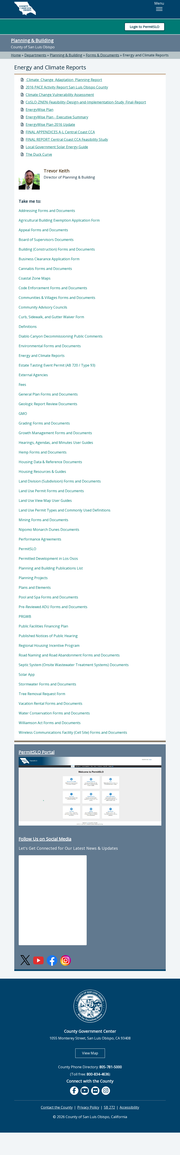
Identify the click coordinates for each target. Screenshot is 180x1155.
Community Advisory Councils (43, 307)
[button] (159, 9)
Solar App (27, 674)
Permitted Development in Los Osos (48, 558)
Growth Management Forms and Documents (55, 432)
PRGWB (25, 616)
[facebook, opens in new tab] (74, 1090)
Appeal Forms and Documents (43, 230)
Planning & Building (32, 40)
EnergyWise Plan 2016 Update (50, 124)
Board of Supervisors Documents (46, 239)
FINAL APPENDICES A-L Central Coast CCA (60, 132)
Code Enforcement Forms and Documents (53, 288)
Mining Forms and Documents (43, 519)
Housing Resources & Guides (42, 471)
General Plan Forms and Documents (48, 394)
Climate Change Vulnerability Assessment (60, 94)
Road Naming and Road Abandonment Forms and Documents (69, 655)
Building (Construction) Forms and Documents (57, 249)
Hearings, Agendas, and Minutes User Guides (56, 442)
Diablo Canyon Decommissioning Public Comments (61, 336)
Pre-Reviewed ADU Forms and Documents (53, 606)
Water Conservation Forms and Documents (54, 713)
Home (16, 55)
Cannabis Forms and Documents (45, 268)
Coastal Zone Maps (34, 278)
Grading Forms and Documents (44, 423)
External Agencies (33, 374)
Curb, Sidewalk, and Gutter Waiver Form (51, 317)
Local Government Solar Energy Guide (57, 147)
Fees (22, 384)
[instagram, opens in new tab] (105, 1090)
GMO (23, 413)
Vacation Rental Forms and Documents (50, 703)
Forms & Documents (102, 55)
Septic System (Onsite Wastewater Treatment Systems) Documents (74, 664)
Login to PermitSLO (144, 26)
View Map (93, 1053)
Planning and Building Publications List (51, 568)
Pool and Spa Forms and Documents (48, 597)
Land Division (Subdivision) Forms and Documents (60, 481)
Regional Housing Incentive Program (49, 645)
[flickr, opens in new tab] (95, 1090)
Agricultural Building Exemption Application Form (59, 220)
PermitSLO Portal (36, 752)
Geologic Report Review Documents (48, 403)
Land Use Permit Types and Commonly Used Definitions (64, 510)
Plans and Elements (35, 587)
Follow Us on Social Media (45, 839)
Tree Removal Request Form (42, 693)
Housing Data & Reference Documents (50, 461)
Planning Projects (33, 577)
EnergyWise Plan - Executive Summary (57, 117)
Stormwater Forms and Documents (47, 684)
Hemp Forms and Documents (43, 452)
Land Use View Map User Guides (45, 500)
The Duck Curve (39, 154)
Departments (35, 55)
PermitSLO (27, 548)
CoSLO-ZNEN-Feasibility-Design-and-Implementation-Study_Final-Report (86, 102)
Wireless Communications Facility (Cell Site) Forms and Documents (73, 732)
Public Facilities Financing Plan (43, 626)
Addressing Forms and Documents (47, 210)
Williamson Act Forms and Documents (50, 722)
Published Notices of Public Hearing (48, 635)
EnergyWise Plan (39, 109)
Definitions (28, 326)
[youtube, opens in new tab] (85, 1090)
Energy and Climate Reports (146, 55)
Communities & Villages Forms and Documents (57, 297)
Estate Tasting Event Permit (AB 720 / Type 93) (57, 365)
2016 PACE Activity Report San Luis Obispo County (67, 87)
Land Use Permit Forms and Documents (51, 490)
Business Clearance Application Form (49, 259)
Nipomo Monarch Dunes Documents (49, 529)
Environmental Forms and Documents (50, 345)
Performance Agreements (40, 539)
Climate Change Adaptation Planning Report (64, 79)
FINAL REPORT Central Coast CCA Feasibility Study (67, 139)
